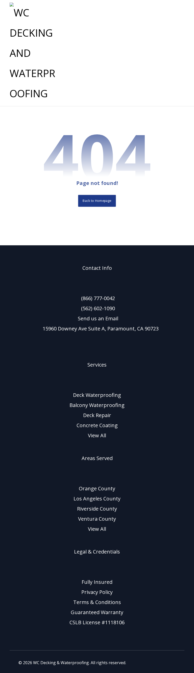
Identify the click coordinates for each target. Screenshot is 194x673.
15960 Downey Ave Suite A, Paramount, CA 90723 (101, 328)
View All (97, 435)
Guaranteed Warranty (97, 612)
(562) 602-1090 (98, 308)
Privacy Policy (97, 592)
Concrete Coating (97, 425)
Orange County (97, 488)
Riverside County (97, 508)
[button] (178, 9)
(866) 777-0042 (98, 298)
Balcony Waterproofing (97, 405)
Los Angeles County (97, 498)
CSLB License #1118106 (97, 622)
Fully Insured (97, 582)
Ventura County (97, 518)
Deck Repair (97, 415)
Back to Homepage (97, 201)
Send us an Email (98, 318)
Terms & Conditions (97, 602)
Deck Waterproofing (97, 395)
